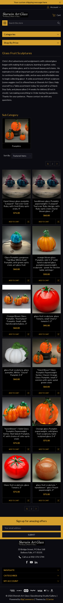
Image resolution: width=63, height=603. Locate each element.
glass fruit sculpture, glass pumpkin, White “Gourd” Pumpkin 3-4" (16, 372)
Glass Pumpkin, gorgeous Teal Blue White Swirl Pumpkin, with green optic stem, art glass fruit (16, 261)
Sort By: (7, 155)
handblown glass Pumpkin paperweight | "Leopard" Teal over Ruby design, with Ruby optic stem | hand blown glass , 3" (46, 206)
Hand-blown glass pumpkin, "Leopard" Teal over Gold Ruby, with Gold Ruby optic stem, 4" (16, 205)
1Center (50, 599)
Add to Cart (14, 222)
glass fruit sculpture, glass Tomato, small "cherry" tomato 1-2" (46, 318)
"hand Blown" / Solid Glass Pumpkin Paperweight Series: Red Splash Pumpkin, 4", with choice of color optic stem (16, 433)
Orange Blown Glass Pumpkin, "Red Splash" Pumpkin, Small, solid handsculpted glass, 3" (16, 320)
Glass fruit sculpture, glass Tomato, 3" (16, 486)
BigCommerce (27, 599)
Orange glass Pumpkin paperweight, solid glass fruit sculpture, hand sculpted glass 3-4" (46, 432)
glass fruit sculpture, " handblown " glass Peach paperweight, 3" (46, 487)
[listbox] (22, 155)
